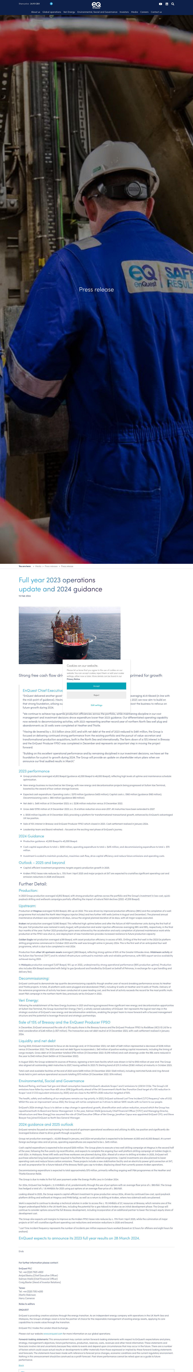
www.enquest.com (52, 1333)
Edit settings (96, 705)
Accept (96, 686)
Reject (96, 695)
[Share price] (51, 3)
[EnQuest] (96, 3)
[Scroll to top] (186, 1365)
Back (21, 1365)
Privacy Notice (73, 679)
